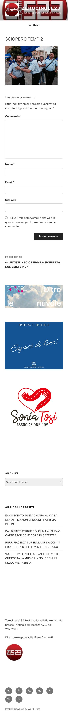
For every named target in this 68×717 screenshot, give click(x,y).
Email (9, 182)
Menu (36, 25)
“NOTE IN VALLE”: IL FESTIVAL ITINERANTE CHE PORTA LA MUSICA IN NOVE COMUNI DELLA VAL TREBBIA (32, 558)
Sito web (10, 200)
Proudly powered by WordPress (22, 708)
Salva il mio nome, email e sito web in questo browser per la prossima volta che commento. (30, 222)
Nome (9, 164)
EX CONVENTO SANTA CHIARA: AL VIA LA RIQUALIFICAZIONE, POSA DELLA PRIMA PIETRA (31, 520)
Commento (13, 116)
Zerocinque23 (41, 8)
